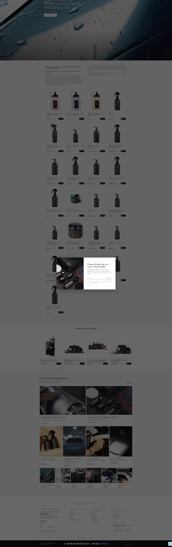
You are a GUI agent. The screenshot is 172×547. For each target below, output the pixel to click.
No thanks (89, 285)
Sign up (109, 278)
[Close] (113, 259)
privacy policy (94, 282)
